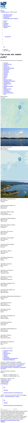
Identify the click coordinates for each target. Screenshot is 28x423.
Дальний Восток (7, 64)
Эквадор (5, 65)
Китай (5, 87)
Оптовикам (6, 17)
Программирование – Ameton (12, 396)
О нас (4, 22)
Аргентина (6, 90)
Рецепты (5, 24)
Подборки (5, 23)
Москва (2, 10)
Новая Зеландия (7, 88)
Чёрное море (6, 69)
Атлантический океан (8, 68)
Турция (5, 85)
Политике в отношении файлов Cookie (10, 420)
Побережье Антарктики (9, 81)
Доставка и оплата (7, 14)
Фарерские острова (8, 86)
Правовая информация (9, 359)
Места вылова (6, 26)
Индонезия (6, 72)
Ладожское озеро (7, 79)
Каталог (5, 20)
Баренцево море (7, 83)
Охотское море (7, 91)
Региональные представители (10, 18)
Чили (4, 94)
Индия (5, 77)
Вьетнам (5, 74)
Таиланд (5, 75)
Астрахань (6, 70)
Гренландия (6, 66)
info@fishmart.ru (4, 383)
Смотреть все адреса (6, 379)
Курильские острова (8, 92)
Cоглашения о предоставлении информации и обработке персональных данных (12, 366)
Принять (3, 421)
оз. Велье (5, 62)
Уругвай (5, 73)
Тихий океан (6, 82)
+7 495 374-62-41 (5, 12)
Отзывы (5, 27)
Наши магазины (7, 15)
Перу (4, 78)
